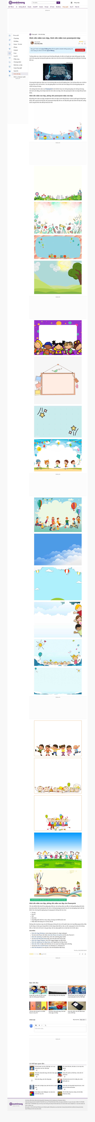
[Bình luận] (79, 43)
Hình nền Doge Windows (38, 933)
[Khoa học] (9, 75)
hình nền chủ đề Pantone (41, 945)
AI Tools (52, 6)
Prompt (46, 6)
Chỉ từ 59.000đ (80, 50)
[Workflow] (9, 49)
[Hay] (83, 41)
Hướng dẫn (41, 1100)
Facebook (60, 1100)
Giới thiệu (27, 1100)
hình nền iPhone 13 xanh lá (55, 935)
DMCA (64, 1100)
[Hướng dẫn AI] (9, 44)
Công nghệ (65, 6)
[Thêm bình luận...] (60, 1029)
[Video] (9, 66)
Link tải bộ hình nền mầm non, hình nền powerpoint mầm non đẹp (48, 899)
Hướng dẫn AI (22, 6)
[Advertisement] (47, 21)
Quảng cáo (55, 1100)
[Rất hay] (85, 41)
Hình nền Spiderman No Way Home (41, 942)
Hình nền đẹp (41, 34)
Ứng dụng (47, 1100)
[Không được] (79, 41)
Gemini (41, 6)
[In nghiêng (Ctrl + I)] (42, 1025)
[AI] (9, 35)
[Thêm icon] (36, 1025)
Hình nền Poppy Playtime (38, 940)
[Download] (9, 62)
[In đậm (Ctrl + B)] (39, 1025)
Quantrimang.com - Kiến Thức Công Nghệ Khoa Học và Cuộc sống (17, 3)
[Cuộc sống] (9, 71)
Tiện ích (77, 6)
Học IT (71, 6)
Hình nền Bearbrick (37, 947)
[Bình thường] (82, 41)
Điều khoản (32, 1100)
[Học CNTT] (9, 58)
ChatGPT (35, 6)
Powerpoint (48, 89)
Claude (29, 6)
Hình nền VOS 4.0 (36, 944)
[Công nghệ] (9, 53)
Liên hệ (50, 1100)
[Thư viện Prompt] (9, 40)
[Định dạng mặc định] (45, 1025)
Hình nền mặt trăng (37, 936)
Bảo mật (37, 1100)
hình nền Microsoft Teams (40, 938)
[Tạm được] (81, 41)
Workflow (58, 6)
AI (16, 6)
